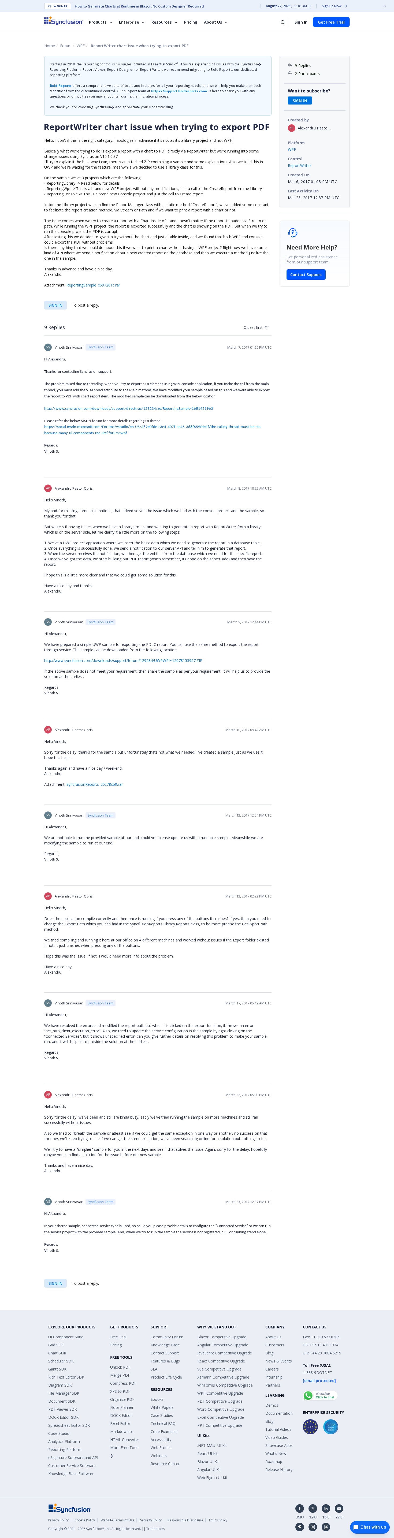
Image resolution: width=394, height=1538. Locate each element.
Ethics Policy (218, 1520)
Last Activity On (303, 190)
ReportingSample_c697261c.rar (93, 285)
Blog (269, 1352)
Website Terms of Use (117, 1520)
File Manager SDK (63, 1393)
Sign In (301, 22)
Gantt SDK (57, 1369)
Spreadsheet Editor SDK (69, 1425)
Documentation (279, 1413)
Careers (272, 1369)
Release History (278, 1469)
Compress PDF (123, 1383)
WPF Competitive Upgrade (220, 1393)
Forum (66, 45)
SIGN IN (55, 305)
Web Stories (161, 1447)
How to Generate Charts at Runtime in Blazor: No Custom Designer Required (139, 6)
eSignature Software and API (73, 1457)
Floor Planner (121, 1407)
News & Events (278, 1361)
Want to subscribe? (309, 91)
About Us (213, 22)
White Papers (162, 1407)
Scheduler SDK (61, 1361)
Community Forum (167, 1336)
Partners (272, 1385)
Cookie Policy (85, 1520)
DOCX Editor (121, 1415)
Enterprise (129, 22)
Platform (296, 142)
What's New (275, 1453)
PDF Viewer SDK (62, 1409)
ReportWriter (299, 165)
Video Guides (276, 1437)
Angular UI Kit (209, 1469)
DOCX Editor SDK (63, 1417)
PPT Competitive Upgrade (219, 1425)
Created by (298, 119)
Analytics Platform (64, 1441)
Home (49, 45)
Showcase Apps (279, 1445)
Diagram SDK (60, 1385)
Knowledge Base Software (71, 1473)
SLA (154, 1369)
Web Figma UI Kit (212, 1477)
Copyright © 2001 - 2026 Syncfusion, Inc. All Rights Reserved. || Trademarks (106, 1528)
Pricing (191, 22)
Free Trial (118, 1336)
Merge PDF (120, 1375)
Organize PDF (122, 1399)
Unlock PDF (120, 1367)
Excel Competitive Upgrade (220, 1417)
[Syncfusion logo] (63, 20)
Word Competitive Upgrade (220, 1409)
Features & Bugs (165, 1361)
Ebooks (157, 1399)
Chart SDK (57, 1352)
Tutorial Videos (278, 1429)
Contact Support (306, 274)
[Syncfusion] (69, 1507)
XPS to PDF (120, 1391)
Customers (274, 1344)
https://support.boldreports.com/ (179, 91)
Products (98, 22)
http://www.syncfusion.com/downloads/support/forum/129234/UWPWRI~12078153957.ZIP (123, 660)
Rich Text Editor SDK (66, 1377)
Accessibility (161, 1439)
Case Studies (162, 1415)
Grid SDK (56, 1344)
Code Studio (58, 1433)
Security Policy (151, 1520)
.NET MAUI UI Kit (212, 1445)
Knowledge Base (165, 1344)
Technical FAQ (163, 1423)
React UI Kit (207, 1453)
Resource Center (165, 1463)
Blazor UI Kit (208, 1461)
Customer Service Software (72, 1465)
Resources (161, 22)
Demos (271, 1405)
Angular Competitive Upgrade (222, 1344)
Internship (274, 1377)
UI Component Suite (65, 1336)
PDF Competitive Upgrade (220, 1401)
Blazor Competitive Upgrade (221, 1336)
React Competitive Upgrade (221, 1361)
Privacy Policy (58, 1520)
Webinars (159, 1455)
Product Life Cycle (166, 1377)
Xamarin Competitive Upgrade (223, 1377)
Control (295, 158)
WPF (81, 45)
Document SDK (61, 1401)
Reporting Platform (64, 1449)
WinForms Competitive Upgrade (225, 1385)
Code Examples (164, 1431)
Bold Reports (61, 85)
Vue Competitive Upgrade (219, 1369)
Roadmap (273, 1461)
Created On (299, 174)
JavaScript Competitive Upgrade (224, 1352)
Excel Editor (120, 1423)
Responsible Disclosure (185, 1520)
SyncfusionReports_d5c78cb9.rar (94, 784)
